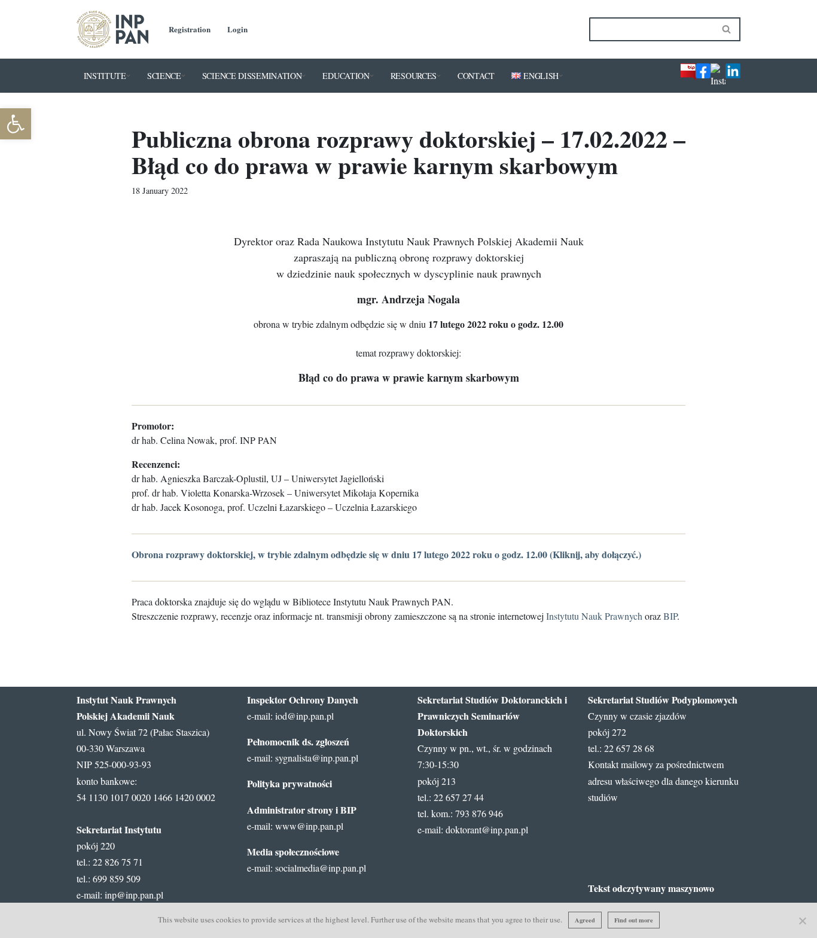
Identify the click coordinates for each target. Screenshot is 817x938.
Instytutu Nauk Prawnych (594, 616)
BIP (670, 616)
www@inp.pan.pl (309, 826)
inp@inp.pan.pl (134, 894)
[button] (128, 76)
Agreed (585, 920)
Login (237, 29)
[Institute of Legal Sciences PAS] (112, 29)
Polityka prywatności (289, 783)
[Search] (727, 29)
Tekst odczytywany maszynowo (651, 888)
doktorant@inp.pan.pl (487, 829)
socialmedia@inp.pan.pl (320, 867)
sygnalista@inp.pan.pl (316, 757)
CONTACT (476, 75)
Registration (190, 29)
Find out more (633, 920)
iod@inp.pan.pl (304, 715)
